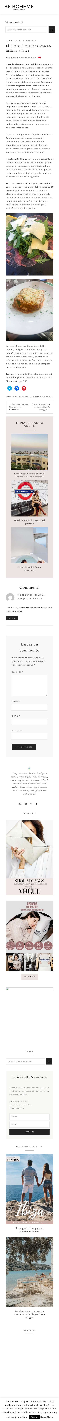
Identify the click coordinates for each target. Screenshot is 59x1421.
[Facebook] (37, 804)
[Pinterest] (32, 804)
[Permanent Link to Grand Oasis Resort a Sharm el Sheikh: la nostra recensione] (29, 469)
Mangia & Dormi (13, 40)
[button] (53, 6)
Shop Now (29, 977)
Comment (17, 672)
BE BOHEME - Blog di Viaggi (19, 7)
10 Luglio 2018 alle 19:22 (29, 598)
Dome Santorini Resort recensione (29, 568)
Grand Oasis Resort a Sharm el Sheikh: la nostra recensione (29, 475)
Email (16, 716)
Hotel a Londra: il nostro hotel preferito (29, 522)
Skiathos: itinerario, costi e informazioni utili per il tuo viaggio (29, 1314)
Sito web (17, 730)
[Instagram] (27, 804)
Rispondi (12, 618)
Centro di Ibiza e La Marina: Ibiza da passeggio (41, 407)
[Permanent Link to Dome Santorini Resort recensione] (29, 562)
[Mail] (21, 804)
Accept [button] (34, 1417)
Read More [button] (46, 1417)
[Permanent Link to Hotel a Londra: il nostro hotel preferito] (29, 516)
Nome (16, 701)
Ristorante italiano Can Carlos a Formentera (18, 407)
